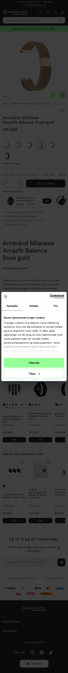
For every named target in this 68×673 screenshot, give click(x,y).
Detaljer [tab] (34, 305)
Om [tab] (56, 305)
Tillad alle (33, 362)
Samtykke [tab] (12, 305)
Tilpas (32, 373)
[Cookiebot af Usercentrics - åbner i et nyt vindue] (49, 296)
